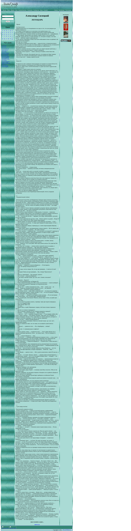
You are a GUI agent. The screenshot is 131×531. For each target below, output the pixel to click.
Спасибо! (46, 10)
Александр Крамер (5, 57)
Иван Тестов (4, 64)
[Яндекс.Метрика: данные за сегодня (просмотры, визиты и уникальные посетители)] (13, 527)
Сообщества (36, 10)
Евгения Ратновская (6, 61)
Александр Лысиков (5, 59)
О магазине (29, 10)
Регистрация (68, 10)
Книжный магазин (22, 10)
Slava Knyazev (4, 46)
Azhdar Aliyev (4, 45)
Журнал (12, 10)
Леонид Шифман (5, 66)
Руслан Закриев (5, 55)
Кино (16, 10)
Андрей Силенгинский (6, 63)
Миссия (4, 10)
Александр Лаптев (5, 58)
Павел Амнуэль (5, 50)
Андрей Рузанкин (5, 62)
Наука (41, 10)
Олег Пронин (4, 60)
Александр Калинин (5, 56)
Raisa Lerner (4, 47)
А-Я (12, 38)
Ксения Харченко (5, 65)
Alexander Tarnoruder (5, 48)
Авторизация (62, 10)
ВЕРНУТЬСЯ (37, 524)
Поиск (8, 10)
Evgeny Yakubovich (5, 49)
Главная (56, 10)
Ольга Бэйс (4, 51)
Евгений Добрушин (5, 54)
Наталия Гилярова (5, 52)
